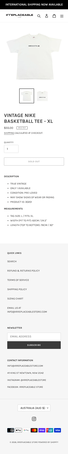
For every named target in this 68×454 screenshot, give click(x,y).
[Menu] (62, 16)
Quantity (9, 142)
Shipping (9, 133)
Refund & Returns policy (23, 270)
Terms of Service (18, 280)
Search (12, 261)
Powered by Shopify (48, 442)
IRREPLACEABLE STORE (27, 442)
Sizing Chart (15, 298)
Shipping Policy (17, 289)
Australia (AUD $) (32, 408)
